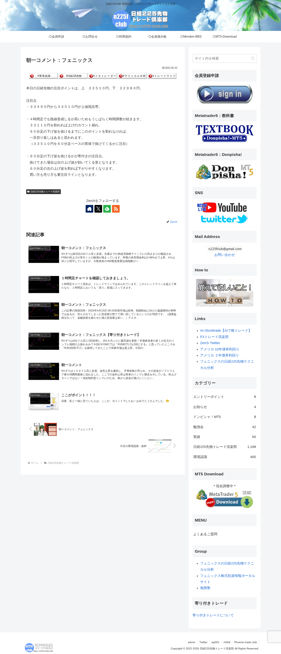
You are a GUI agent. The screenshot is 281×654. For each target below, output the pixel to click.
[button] (252, 58)
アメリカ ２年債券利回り (219, 355)
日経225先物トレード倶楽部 (45, 191)
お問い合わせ (224, 255)
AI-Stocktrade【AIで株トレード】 (226, 330)
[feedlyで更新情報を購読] (107, 209)
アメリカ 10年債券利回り (219, 349)
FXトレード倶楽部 (214, 337)
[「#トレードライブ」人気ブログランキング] (162, 76)
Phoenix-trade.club (245, 642)
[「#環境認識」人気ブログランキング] (43, 76)
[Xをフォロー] (98, 209)
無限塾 (205, 588)
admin (191, 642)
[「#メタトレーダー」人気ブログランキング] (102, 76)
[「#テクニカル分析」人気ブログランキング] (132, 76)
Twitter (203, 642)
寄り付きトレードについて (213, 615)
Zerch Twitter (210, 343)
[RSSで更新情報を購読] (116, 209)
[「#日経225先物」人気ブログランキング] (73, 76)
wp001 (215, 642)
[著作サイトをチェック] (89, 209)
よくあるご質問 (205, 534)
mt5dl (226, 642)
